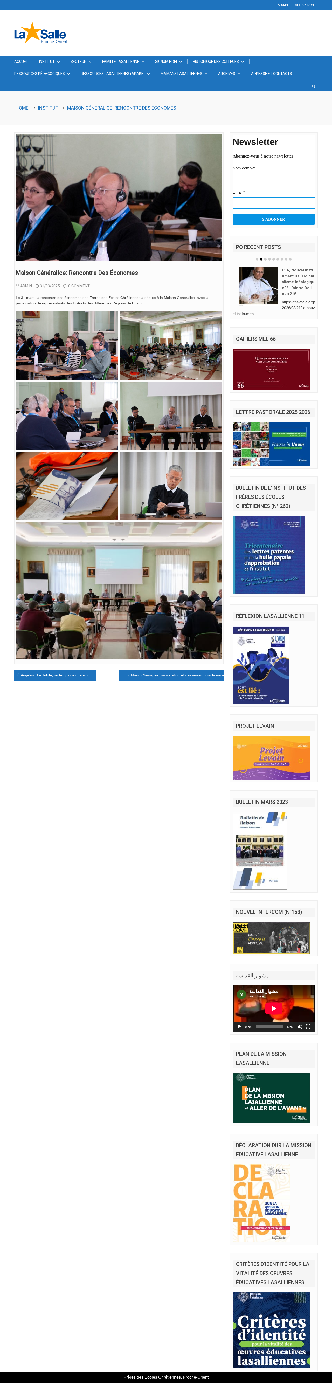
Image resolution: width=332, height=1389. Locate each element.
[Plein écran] (308, 1019)
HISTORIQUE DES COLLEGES (216, 61)
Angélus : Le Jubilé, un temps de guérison (55, 675)
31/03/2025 (50, 286)
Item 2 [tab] (261, 259)
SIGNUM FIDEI (166, 61)
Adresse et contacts (271, 74)
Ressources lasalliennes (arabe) (113, 74)
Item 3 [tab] (265, 259)
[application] (274, 1001)
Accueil (21, 61)
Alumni (283, 5)
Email (239, 192)
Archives (226, 74)
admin (26, 286)
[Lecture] (239, 1019)
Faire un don (304, 5)
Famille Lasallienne (120, 61)
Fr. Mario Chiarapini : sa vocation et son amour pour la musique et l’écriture (187, 675)
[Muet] (299, 1019)
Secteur (78, 61)
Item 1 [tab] (257, 259)
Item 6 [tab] (277, 259)
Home (22, 108)
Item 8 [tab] (286, 259)
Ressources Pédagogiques (39, 74)
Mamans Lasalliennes (181, 74)
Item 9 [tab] (290, 259)
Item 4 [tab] (269, 259)
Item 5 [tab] (273, 259)
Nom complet (244, 168)
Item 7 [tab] (282, 259)
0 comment (79, 286)
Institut (47, 61)
